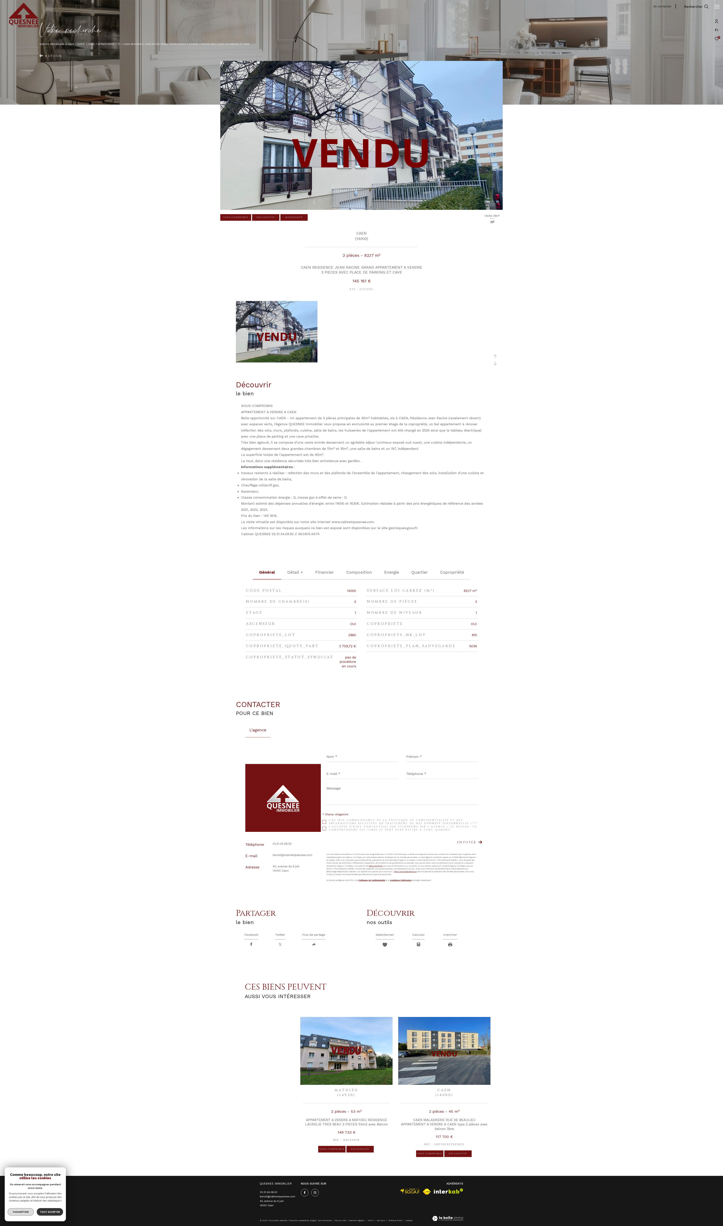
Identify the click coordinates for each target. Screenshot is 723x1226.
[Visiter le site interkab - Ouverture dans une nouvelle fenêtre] (448, 1191)
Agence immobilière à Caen (57, 44)
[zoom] (276, 361)
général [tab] (267, 572)
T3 (119, 44)
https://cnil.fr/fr (376, 866)
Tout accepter (50, 1212)
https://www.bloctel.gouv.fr (405, 872)
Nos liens (381, 1220)
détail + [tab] (295, 572)
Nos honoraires (325, 1220)
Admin (371, 1220)
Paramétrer (21, 1212)
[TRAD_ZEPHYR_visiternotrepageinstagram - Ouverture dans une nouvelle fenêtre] (315, 1192)
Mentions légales (357, 1220)
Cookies (409, 1220)
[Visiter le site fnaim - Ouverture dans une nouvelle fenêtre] (427, 1191)
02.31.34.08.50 (282, 843)
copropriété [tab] (452, 572)
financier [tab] (324, 572)
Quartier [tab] (419, 572)
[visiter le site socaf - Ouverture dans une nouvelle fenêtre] (410, 1191)
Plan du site (340, 1220)
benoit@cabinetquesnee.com (292, 855)
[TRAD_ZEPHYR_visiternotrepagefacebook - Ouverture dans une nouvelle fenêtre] (304, 1192)
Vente (81, 44)
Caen (91, 44)
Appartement (106, 44)
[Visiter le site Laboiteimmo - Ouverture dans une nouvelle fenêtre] (447, 1219)
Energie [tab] (391, 572)
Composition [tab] (359, 572)
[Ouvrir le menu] (717, 6)
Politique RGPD (395, 1220)
